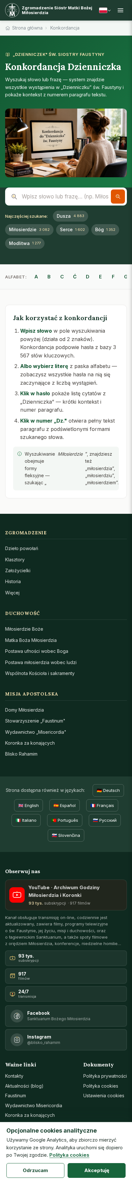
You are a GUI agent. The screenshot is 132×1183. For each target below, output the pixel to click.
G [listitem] (126, 277)
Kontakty (14, 1076)
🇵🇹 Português (64, 820)
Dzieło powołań (21, 548)
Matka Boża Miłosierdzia (31, 640)
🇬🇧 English (28, 805)
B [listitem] (49, 277)
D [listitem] (87, 277)
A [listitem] (36, 277)
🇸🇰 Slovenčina (66, 835)
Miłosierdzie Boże (24, 629)
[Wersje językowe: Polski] (104, 10)
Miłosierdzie (29, 229)
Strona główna (27, 28)
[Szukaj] (118, 196)
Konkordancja (64, 28)
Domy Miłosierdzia (24, 710)
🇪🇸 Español (65, 805)
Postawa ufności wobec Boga (36, 651)
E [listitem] (100, 277)
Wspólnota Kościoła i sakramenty (40, 673)
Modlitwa (25, 243)
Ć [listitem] (75, 277)
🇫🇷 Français (102, 805)
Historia (13, 581)
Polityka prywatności (105, 1076)
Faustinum (15, 1095)
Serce (72, 229)
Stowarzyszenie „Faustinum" (35, 720)
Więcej (12, 592)
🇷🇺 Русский (105, 820)
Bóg (105, 229)
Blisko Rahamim (21, 754)
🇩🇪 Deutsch (108, 790)
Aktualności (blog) (24, 1086)
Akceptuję (96, 1170)
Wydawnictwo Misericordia (33, 1105)
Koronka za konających (30, 743)
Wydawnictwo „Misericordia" (35, 732)
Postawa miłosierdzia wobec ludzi (41, 662)
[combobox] (66, 197)
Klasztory (15, 559)
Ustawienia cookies (103, 1095)
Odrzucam (35, 1170)
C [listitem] (62, 277)
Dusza (70, 216)
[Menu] (120, 10)
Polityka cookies (100, 1086)
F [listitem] (113, 277)
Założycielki (17, 570)
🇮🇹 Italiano (26, 820)
